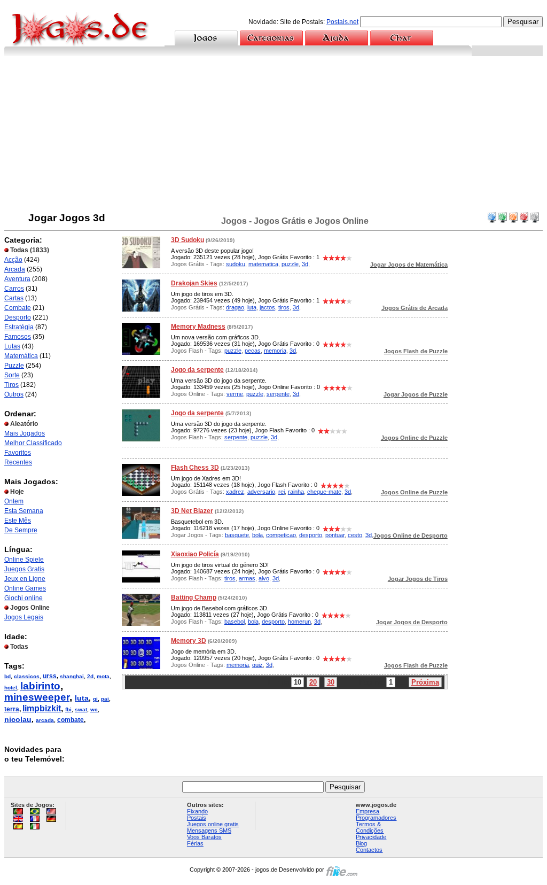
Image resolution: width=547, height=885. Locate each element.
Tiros (11, 385)
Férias (195, 843)
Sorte (12, 375)
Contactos (369, 850)
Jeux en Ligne (24, 579)
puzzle (290, 264)
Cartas (14, 298)
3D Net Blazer (192, 511)
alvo (264, 578)
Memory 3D (188, 641)
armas (247, 578)
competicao (281, 535)
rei (281, 491)
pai (105, 699)
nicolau (18, 719)
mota (103, 676)
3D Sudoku (187, 240)
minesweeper (36, 697)
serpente (278, 394)
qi (95, 699)
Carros (14, 288)
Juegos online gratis (213, 824)
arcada (45, 720)
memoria (275, 350)
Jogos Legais (23, 617)
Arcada (14, 269)
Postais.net (342, 22)
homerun (299, 621)
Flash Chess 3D (195, 467)
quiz (257, 665)
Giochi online (23, 598)
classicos (27, 676)
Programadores (376, 817)
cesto (355, 535)
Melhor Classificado (33, 443)
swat (81, 709)
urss (50, 676)
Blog (361, 843)
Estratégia (19, 327)
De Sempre (20, 530)
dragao (235, 307)
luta (82, 698)
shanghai (72, 676)
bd (7, 676)
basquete (237, 535)
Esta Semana (23, 511)
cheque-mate (324, 491)
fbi (68, 709)
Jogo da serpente (197, 370)
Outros (14, 394)
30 (330, 682)
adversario (261, 491)
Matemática (21, 356)
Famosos (17, 336)
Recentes (18, 462)
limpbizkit (41, 708)
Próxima (425, 682)
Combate (17, 308)
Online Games (25, 588)
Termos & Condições (370, 827)
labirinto (40, 686)
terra (11, 709)
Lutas (12, 346)
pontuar (335, 535)
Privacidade (371, 837)
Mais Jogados (24, 433)
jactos (267, 307)
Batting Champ (193, 597)
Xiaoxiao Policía (195, 554)
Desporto (17, 317)
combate (70, 720)
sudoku (235, 264)
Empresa (367, 811)
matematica (263, 264)
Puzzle (14, 365)
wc (94, 709)
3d (305, 264)
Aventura (17, 279)
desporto (310, 535)
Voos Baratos (204, 837)
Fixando (197, 811)
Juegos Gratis (24, 569)
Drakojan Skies (194, 283)
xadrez (235, 491)
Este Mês (17, 520)
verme (234, 394)
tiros (284, 307)
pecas (253, 350)
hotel (10, 687)
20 (313, 682)
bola (257, 535)
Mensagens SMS (209, 830)
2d (90, 676)
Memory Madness (198, 326)
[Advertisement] (273, 136)
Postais (196, 817)
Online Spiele (24, 559)
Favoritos (17, 452)
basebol (234, 621)
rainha (296, 491)
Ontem (14, 501)
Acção (13, 259)
